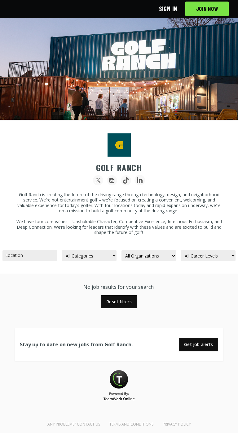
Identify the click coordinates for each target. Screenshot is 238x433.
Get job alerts (198, 344)
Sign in (168, 8)
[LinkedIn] (139, 180)
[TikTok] (126, 180)
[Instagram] (112, 180)
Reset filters (119, 302)
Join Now (207, 8)
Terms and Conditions (131, 424)
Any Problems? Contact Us (73, 424)
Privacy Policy (177, 424)
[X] (98, 180)
